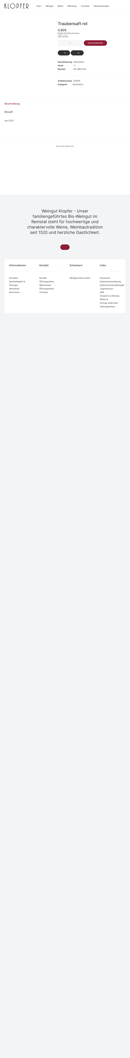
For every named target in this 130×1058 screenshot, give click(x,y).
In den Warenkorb (95, 43)
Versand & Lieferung (109, 296)
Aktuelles (13, 278)
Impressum (105, 278)
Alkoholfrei (78, 84)
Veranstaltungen (101, 6)
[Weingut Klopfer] (17, 6)
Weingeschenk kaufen (80, 278)
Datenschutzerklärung (110, 281)
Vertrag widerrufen (109, 303)
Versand (65, 37)
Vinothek (85, 6)
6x (65, 53)
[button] (28, 51)
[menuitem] (39, 6)
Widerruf (104, 299)
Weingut (49, 6)
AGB (102, 292)
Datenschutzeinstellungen (112, 285)
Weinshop (72, 6)
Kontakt (43, 278)
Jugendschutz (106, 288)
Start (39, 6)
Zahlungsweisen (107, 306)
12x (78, 53)
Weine (60, 6)
